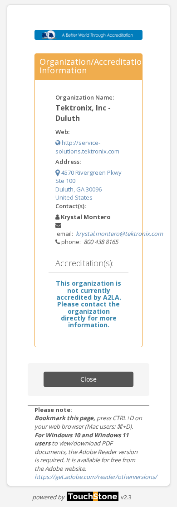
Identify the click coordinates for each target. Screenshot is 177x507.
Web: (62, 132)
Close (88, 379)
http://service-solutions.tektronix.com (87, 147)
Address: (68, 162)
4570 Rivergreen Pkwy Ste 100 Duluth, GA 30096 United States (88, 185)
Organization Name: (84, 97)
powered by (75, 497)
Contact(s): (70, 206)
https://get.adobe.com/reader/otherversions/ (95, 477)
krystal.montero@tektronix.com (119, 234)
